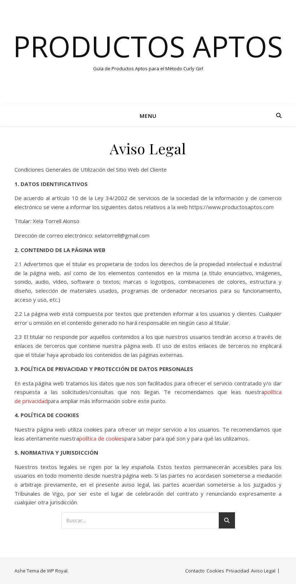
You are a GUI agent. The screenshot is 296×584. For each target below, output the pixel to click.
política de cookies (102, 438)
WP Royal (57, 570)
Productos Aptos (148, 46)
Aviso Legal (263, 570)
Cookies (215, 570)
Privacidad (237, 570)
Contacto (195, 570)
